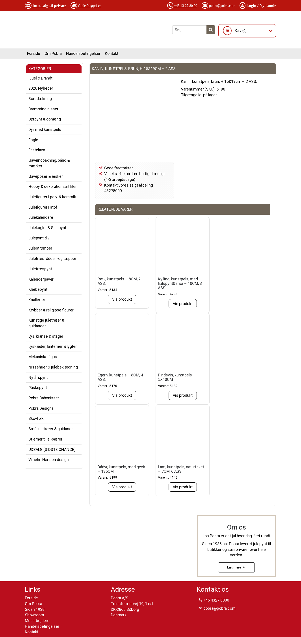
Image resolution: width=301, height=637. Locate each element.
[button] (210, 29)
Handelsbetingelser (83, 53)
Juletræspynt (40, 269)
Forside (33, 53)
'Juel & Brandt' (40, 78)
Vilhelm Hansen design (48, 459)
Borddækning (40, 98)
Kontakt (111, 53)
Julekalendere (40, 217)
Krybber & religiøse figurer (51, 310)
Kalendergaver (41, 279)
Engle (33, 139)
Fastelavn (36, 150)
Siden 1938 (35, 609)
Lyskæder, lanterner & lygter (52, 346)
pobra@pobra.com (222, 5)
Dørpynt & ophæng (44, 119)
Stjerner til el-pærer (45, 439)
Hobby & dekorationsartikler (52, 186)
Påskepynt (37, 387)
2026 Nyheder (40, 88)
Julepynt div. (39, 238)
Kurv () (241, 31)
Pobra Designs (41, 408)
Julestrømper (40, 248)
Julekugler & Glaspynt (47, 227)
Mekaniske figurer (44, 356)
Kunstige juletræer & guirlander (46, 323)
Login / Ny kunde (261, 5)
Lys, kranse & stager (45, 336)
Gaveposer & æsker (45, 176)
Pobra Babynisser (43, 398)
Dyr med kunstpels (44, 129)
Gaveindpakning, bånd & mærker (49, 163)
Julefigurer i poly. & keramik (52, 196)
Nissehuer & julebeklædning (53, 367)
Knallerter (36, 299)
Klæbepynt (37, 289)
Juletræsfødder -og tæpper (52, 258)
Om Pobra (53, 53)
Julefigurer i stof (42, 207)
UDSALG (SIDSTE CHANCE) (52, 449)
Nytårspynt (38, 377)
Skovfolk (36, 418)
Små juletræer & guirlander (51, 428)
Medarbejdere (37, 620)
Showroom (34, 615)
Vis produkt (122, 299)
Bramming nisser (43, 109)
